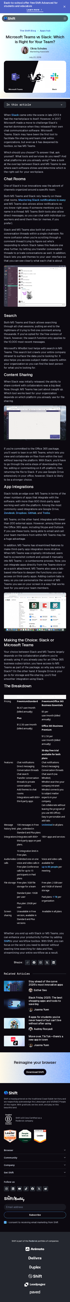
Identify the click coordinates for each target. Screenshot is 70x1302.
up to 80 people (50, 866)
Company (9, 1165)
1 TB (55, 896)
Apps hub (45, 30)
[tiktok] (26, 1188)
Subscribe (35, 1214)
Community (10, 1157)
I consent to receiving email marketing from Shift (33, 1222)
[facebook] (32, 1188)
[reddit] (45, 1188)
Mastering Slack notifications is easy (42, 200)
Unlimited (47, 824)
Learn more (33, 9)
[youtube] (19, 1188)
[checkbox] (5, 1222)
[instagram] (6, 1188)
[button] (64, 18)
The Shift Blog (28, 30)
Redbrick (33, 1241)
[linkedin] (13, 1188)
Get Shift (9, 1172)
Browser (8, 1150)
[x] (39, 1188)
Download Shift (35, 1072)
